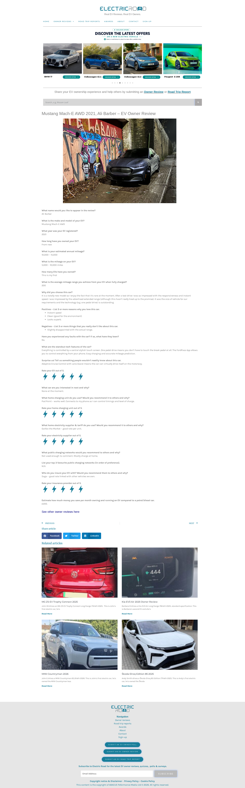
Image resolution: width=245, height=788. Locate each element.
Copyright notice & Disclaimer (106, 781)
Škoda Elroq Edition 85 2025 (138, 674)
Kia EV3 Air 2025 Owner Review (140, 601)
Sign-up (122, 737)
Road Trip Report (179, 91)
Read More (47, 614)
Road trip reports (89, 21)
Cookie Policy (148, 781)
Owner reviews (62, 21)
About (121, 21)
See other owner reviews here (60, 511)
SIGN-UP (147, 21)
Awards (108, 21)
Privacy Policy (131, 781)
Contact (134, 21)
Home (46, 21)
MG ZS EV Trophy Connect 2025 (60, 601)
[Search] (198, 102)
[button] (46, 62)
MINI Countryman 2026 (55, 674)
